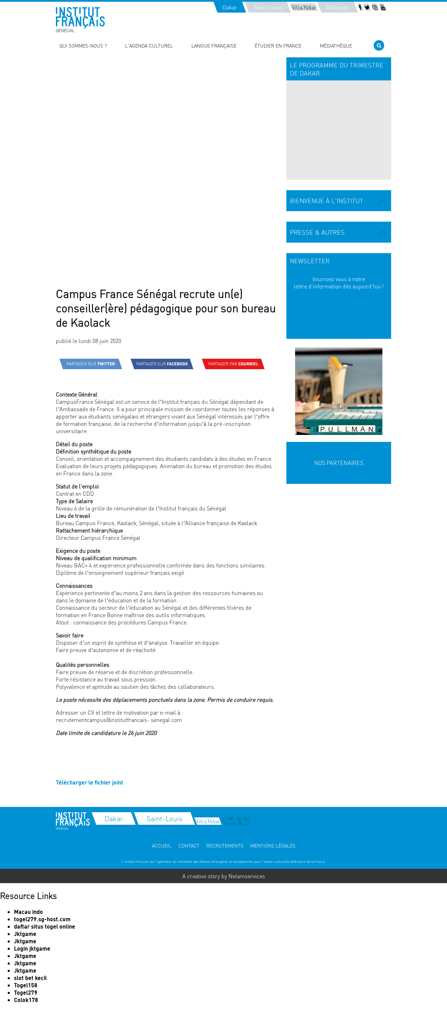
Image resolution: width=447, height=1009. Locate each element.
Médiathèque (336, 45)
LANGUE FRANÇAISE (213, 45)
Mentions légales (272, 845)
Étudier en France (278, 45)
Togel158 (25, 985)
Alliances (337, 7)
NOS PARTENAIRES (338, 462)
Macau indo (28, 911)
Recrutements (224, 845)
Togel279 (25, 992)
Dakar (229, 7)
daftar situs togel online (44, 926)
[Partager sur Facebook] (162, 364)
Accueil (161, 845)
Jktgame (25, 933)
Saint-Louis (268, 7)
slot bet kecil (30, 977)
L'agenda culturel (149, 45)
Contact (188, 845)
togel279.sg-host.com (42, 919)
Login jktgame (32, 948)
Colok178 (26, 999)
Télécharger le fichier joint (89, 782)
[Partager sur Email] (233, 364)
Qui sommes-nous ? (83, 45)
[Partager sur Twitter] (91, 364)
